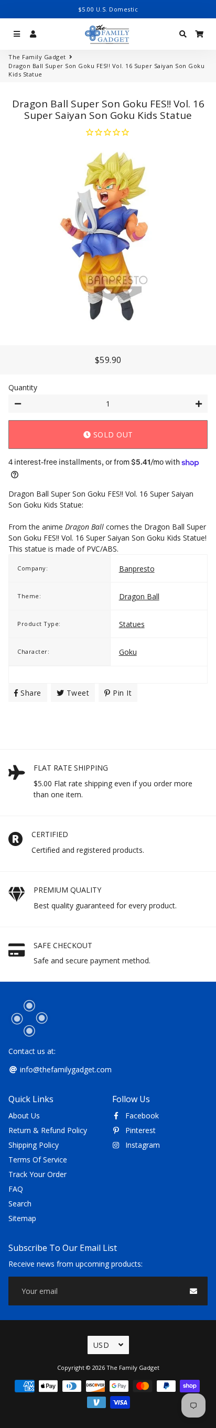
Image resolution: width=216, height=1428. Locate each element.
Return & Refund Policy (47, 1130)
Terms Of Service (37, 1160)
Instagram (141, 1145)
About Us (24, 1116)
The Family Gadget (37, 57)
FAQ (15, 1189)
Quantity (22, 387)
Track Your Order (37, 1174)
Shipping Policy (33, 1145)
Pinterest (139, 1130)
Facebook (141, 1116)
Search (19, 1204)
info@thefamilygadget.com (65, 1069)
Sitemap (22, 1218)
